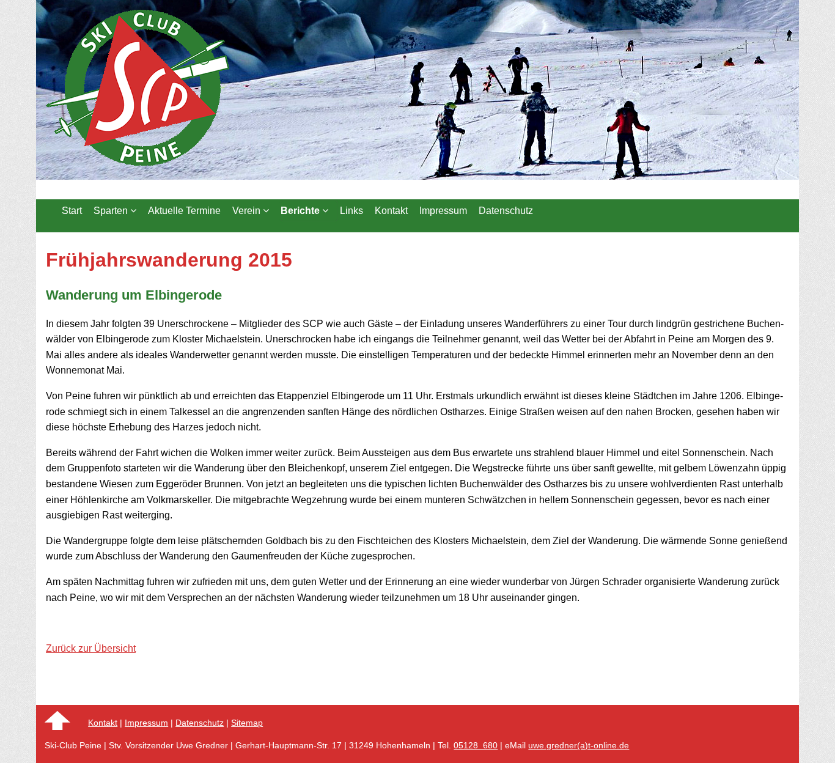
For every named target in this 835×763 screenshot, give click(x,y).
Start (72, 210)
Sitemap (247, 723)
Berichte (301, 210)
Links (351, 210)
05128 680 (476, 745)
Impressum (443, 210)
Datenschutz (506, 210)
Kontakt (391, 210)
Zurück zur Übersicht (91, 648)
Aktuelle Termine (184, 210)
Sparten (112, 210)
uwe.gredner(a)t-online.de (578, 745)
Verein (247, 210)
